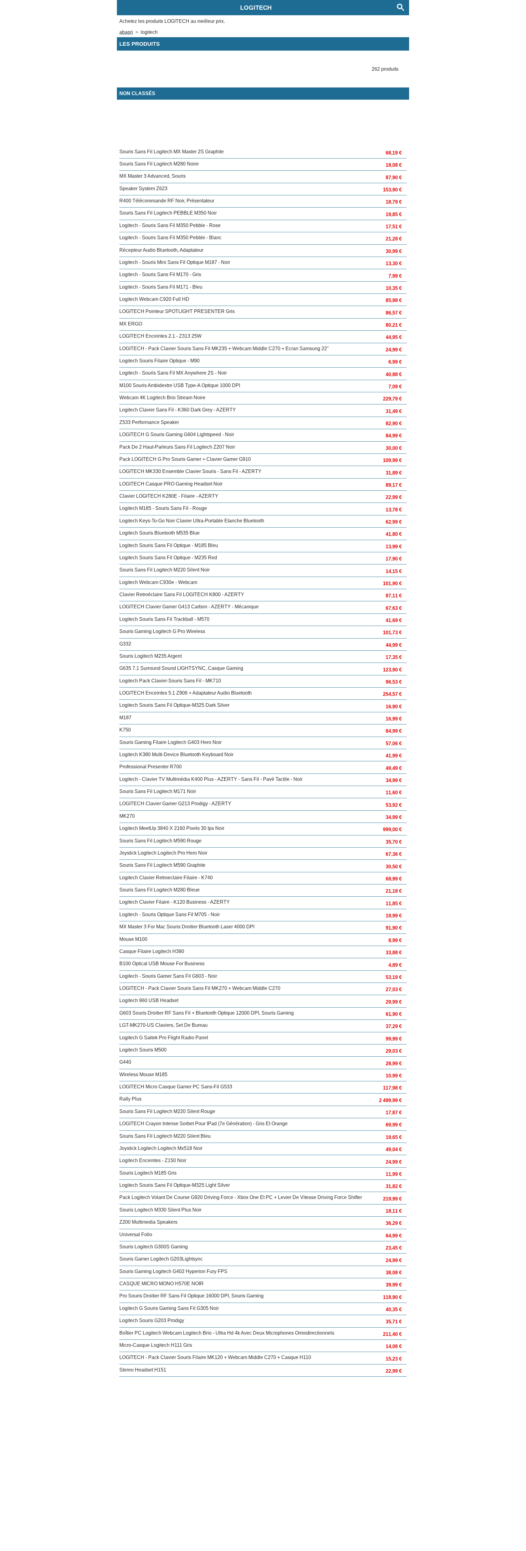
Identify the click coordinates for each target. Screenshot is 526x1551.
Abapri (126, 32)
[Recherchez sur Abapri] (401, 7)
